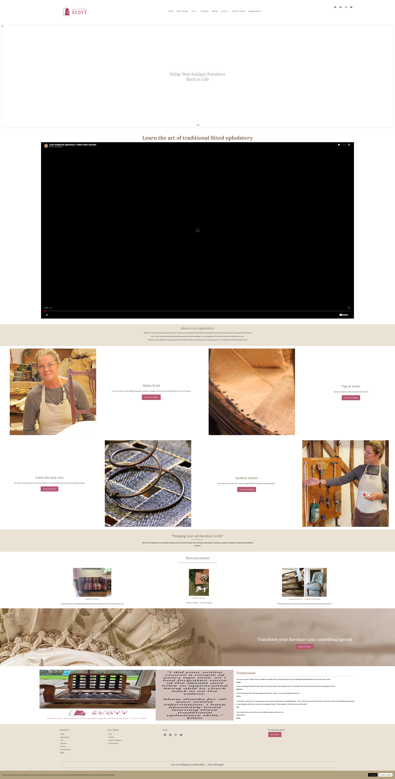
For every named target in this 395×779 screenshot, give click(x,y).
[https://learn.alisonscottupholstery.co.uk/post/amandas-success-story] (304, 582)
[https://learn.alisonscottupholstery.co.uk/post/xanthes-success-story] (92, 582)
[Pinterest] (340, 7)
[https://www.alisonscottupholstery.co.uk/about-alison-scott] (53, 392)
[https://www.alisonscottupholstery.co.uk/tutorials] (197, 76)
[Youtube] (351, 7)
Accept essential (385, 775)
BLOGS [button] (224, 11)
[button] (196, 11)
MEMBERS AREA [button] (255, 11)
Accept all (372, 775)
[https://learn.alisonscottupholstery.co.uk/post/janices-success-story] (199, 582)
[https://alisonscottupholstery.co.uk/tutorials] (148, 483)
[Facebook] (335, 7)
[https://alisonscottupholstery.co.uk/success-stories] (345, 483)
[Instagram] (346, 7)
